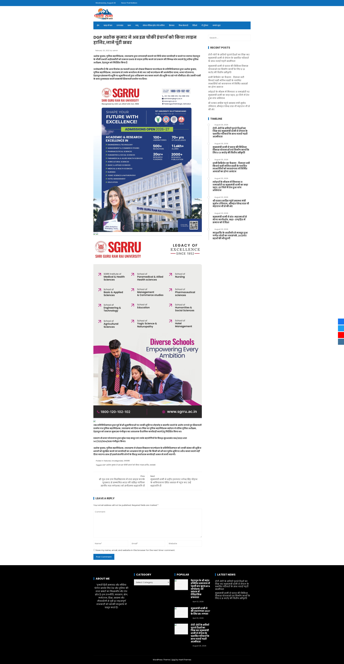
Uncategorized (117, 461)
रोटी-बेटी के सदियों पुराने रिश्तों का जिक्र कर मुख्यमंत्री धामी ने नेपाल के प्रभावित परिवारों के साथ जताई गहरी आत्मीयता (229, 58)
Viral (173, 659)
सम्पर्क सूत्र (217, 25)
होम (98, 25)
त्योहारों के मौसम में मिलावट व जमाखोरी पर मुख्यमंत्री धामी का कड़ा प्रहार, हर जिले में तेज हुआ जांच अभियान (229, 95)
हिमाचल (171, 25)
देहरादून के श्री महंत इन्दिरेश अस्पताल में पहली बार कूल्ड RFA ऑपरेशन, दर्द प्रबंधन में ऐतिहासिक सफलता (200, 589)
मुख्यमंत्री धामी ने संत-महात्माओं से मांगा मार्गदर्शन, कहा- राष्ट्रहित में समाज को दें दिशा (230, 219)
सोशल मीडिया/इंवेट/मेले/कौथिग (154, 25)
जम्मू (136, 25)
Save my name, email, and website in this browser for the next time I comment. (135, 550)
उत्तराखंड (120, 25)
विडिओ (194, 25)
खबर (129, 25)
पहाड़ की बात (108, 25)
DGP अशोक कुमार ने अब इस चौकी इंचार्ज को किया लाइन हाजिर (125, 465)
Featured (107, 461)
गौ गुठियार (204, 25)
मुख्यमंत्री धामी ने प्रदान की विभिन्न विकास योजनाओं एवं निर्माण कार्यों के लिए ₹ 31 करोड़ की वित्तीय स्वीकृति (228, 69)
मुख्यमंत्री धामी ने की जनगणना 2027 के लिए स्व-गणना (200, 611)
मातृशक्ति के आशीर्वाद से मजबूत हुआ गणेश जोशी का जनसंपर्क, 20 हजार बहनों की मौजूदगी (230, 235)
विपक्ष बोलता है (183, 25)
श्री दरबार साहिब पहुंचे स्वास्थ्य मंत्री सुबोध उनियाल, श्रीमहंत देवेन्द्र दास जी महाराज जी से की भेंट (229, 106)
